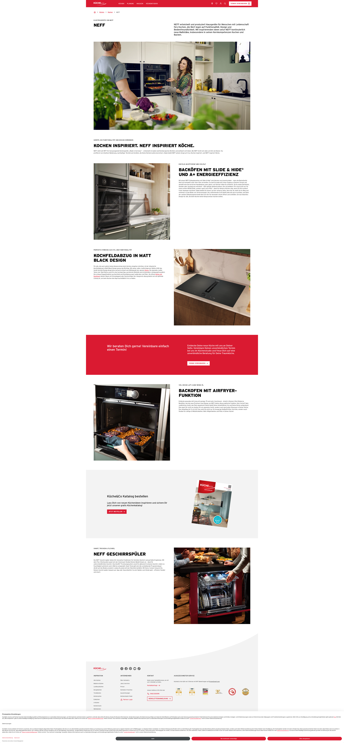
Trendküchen (97, 693)
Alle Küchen (97, 680)
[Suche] (225, 4)
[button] (121, 3)
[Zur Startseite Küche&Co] (100, 3)
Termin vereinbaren (238, 3)
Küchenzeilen (97, 696)
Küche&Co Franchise (126, 690)
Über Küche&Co (124, 680)
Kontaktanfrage (152, 685)
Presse (122, 686)
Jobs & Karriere (125, 683)
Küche (147, 270)
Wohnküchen (97, 709)
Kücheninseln (97, 706)
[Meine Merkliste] (216, 3)
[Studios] (212, 3)
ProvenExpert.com (214, 681)
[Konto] (221, 3)
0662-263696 (154, 694)
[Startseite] (95, 12)
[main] (172, 320)
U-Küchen (96, 702)
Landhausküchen (98, 686)
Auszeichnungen (125, 693)
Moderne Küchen (98, 683)
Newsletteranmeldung (158, 698)
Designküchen (98, 690)
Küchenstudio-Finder (126, 696)
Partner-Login (127, 699)
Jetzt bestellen (115, 511)
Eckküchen (97, 699)
